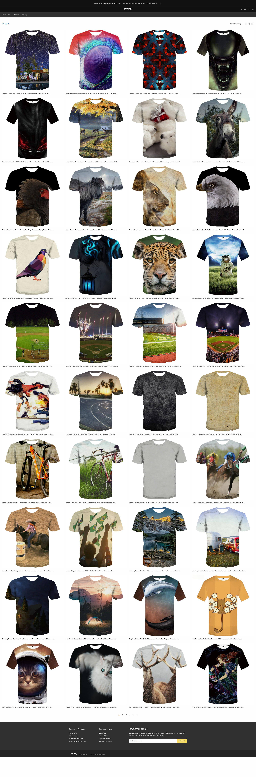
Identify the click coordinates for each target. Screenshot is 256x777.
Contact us (102, 733)
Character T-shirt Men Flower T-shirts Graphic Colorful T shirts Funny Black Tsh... (218, 707)
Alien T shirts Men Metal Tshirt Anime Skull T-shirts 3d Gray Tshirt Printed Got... (217, 93)
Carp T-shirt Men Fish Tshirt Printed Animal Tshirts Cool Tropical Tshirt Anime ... (154, 639)
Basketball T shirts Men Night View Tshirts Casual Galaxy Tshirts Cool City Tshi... (91, 434)
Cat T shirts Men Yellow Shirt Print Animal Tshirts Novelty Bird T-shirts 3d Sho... (217, 639)
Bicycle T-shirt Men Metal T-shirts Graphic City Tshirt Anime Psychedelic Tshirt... (91, 502)
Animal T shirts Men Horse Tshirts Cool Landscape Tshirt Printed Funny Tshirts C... (92, 230)
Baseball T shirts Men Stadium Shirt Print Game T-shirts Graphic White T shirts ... (27, 366)
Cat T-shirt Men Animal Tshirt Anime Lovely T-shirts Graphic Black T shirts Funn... (91, 707)
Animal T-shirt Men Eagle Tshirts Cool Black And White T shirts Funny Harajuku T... (218, 230)
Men (9, 15)
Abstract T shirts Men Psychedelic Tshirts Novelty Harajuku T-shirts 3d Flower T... (154, 93)
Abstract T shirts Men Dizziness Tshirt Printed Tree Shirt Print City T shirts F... (26, 93)
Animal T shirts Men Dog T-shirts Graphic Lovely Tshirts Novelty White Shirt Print (154, 162)
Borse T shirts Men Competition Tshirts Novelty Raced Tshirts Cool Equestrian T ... (28, 571)
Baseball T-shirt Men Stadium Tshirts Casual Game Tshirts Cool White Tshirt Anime (218, 366)
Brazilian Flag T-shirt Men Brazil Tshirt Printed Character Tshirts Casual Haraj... (90, 571)
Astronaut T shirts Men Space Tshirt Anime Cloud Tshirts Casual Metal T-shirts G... (218, 298)
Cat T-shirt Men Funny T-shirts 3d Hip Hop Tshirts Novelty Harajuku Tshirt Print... (154, 707)
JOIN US (182, 741)
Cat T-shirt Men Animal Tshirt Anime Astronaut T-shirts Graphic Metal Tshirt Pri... (27, 707)
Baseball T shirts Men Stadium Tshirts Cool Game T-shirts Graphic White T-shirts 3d (92, 366)
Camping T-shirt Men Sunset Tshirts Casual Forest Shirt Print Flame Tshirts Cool (91, 639)
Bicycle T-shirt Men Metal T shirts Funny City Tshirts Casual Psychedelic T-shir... (27, 502)
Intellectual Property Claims (77, 741)
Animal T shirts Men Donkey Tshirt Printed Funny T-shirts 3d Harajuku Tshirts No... (218, 162)
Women (16, 15)
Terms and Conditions (76, 738)
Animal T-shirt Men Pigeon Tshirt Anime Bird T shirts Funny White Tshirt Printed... (27, 298)
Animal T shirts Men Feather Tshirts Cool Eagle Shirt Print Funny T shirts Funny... (27, 230)
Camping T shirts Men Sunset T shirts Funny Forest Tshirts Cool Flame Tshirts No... (218, 571)
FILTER (7, 24)
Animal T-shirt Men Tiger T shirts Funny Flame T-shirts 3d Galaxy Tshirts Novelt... (91, 298)
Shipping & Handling (105, 741)
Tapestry (24, 15)
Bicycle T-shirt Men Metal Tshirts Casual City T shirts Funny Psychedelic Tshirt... (154, 502)
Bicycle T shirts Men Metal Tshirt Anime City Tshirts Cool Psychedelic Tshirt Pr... (217, 434)
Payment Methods (104, 738)
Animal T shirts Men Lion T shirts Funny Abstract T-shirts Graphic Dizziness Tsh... (154, 230)
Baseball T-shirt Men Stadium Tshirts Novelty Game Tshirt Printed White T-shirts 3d (28, 434)
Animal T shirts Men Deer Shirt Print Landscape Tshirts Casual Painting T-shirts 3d (92, 162)
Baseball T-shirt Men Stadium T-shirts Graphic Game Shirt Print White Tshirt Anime (155, 366)
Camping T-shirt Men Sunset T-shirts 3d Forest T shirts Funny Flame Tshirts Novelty (28, 639)
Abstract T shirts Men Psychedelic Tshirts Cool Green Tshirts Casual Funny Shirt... (91, 93)
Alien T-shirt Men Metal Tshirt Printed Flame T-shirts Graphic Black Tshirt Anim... (27, 162)
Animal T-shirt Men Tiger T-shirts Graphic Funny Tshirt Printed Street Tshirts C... (154, 298)
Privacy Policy (73, 736)
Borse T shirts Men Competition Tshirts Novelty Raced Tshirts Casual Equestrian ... (218, 502)
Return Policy (103, 736)
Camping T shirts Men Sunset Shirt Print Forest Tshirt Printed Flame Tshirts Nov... (154, 571)
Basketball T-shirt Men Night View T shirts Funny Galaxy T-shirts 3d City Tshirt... (154, 434)
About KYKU (73, 733)
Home (4, 15)
